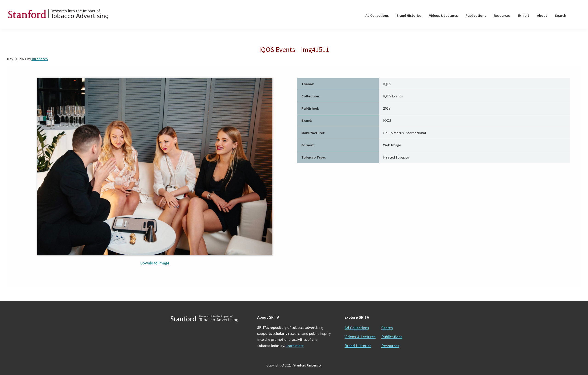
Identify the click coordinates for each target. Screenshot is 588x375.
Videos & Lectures (360, 336)
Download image (154, 263)
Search (387, 327)
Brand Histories (358, 345)
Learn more (295, 345)
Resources (390, 345)
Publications (391, 336)
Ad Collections (357, 327)
